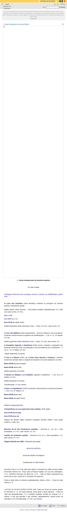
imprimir (53, 505)
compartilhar (62, 505)
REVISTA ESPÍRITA (34, 448)
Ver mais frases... (33, 18)
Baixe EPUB (8, 363)
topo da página (44, 505)
